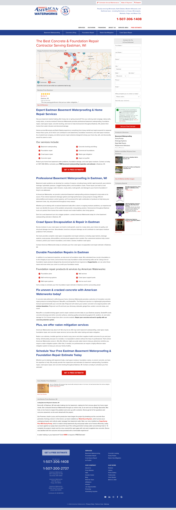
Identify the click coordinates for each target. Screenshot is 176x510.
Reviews (110, 468)
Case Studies (112, 477)
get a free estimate (56, 452)
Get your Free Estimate (127, 126)
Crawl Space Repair (126, 33)
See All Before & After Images (124, 179)
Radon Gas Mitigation (107, 33)
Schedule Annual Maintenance (109, 3)
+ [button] (108, 73)
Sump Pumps (112, 456)
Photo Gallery (112, 473)
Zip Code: (132, 73)
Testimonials (111, 475)
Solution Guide (89, 475)
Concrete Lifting (71, 33)
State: (117, 73)
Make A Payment (126, 3)
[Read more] (129, 190)
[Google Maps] (121, 497)
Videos (110, 470)
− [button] (108, 76)
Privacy (123, 121)
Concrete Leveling (113, 453)
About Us (88, 468)
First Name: (119, 45)
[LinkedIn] (109, 497)
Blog (86, 477)
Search (138, 2)
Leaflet (87, 79)
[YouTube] (105, 497)
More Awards (118, 232)
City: (117, 66)
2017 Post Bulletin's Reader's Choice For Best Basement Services (132, 205)
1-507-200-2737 (56, 468)
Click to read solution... (55, 386)
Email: (117, 87)
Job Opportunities (90, 487)
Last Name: (118, 52)
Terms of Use (99, 504)
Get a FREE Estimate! (74, 169)
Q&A (86, 473)
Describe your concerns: (122, 100)
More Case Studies (42, 394)
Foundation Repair (88, 33)
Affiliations (88, 482)
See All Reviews (42, 105)
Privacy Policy (90, 504)
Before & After (112, 480)
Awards (87, 484)
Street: (117, 59)
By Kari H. (44, 96)
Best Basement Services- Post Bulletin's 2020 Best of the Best (132, 188)
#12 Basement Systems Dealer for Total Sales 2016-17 (132, 219)
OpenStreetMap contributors (104, 79)
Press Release (89, 470)
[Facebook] (117, 497)
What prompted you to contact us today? (126, 94)
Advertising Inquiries (91, 491)
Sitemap (106, 504)
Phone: (117, 80)
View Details (118, 164)
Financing (88, 489)
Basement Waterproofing (52, 33)
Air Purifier (88, 460)
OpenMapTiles (93, 79)
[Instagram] (113, 497)
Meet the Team (89, 480)
